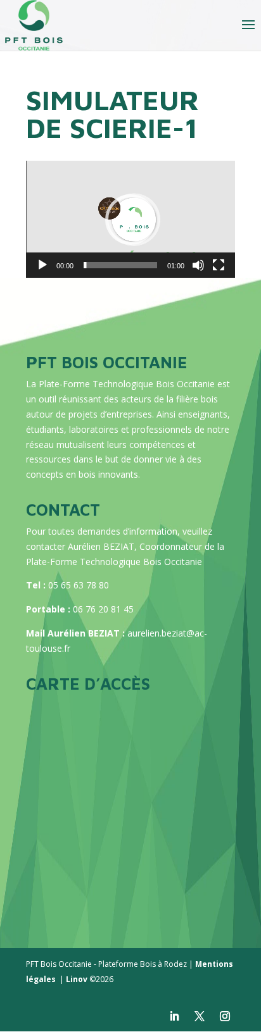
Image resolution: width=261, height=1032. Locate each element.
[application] (130, 219)
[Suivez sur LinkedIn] (174, 1016)
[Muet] (198, 265)
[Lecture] (42, 265)
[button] (130, 219)
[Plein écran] (218, 265)
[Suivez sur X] (199, 1016)
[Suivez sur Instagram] (225, 1016)
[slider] (120, 265)
